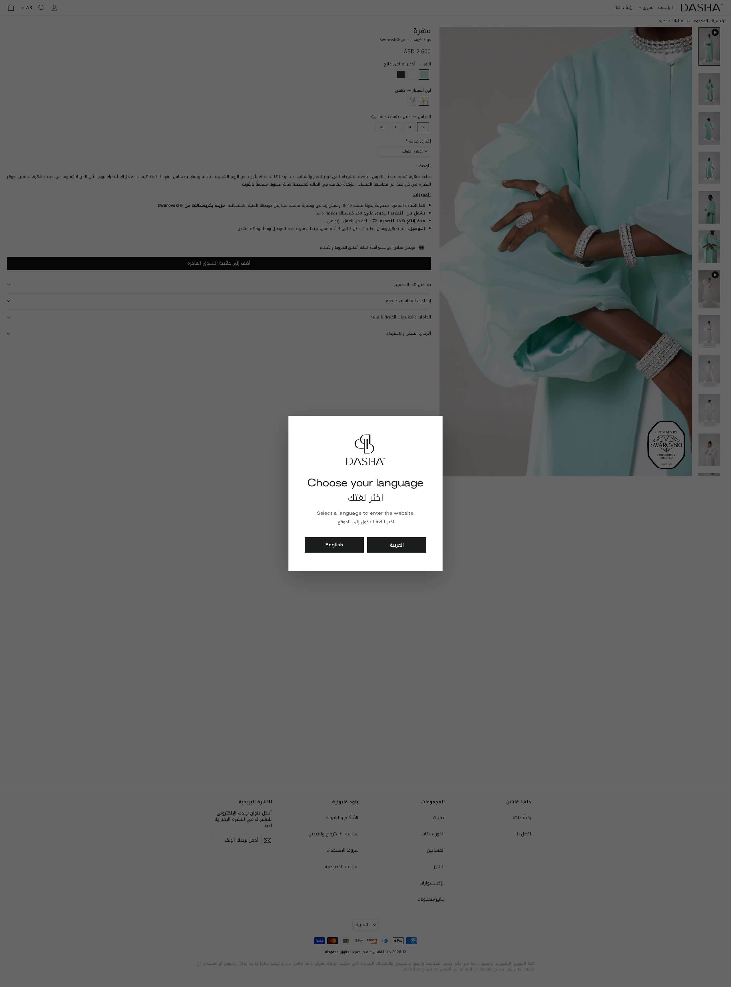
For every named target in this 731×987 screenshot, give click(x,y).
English (334, 545)
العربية (397, 545)
